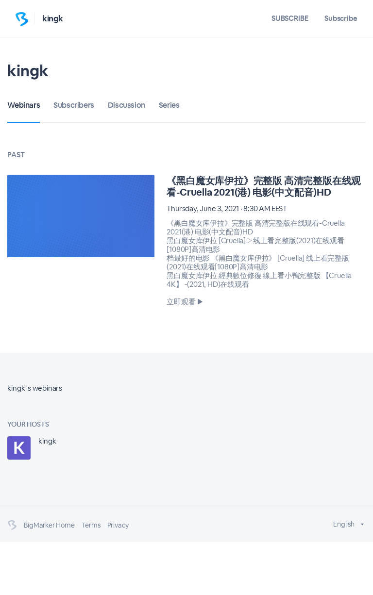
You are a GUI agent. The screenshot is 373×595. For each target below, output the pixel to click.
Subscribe (340, 18)
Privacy (118, 525)
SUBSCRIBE (290, 18)
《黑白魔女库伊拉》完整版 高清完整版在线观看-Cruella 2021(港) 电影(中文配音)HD (264, 186)
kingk (52, 18)
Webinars (23, 105)
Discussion (126, 105)
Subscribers (73, 105)
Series (169, 105)
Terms (91, 525)
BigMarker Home (49, 525)
